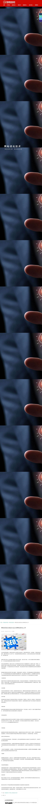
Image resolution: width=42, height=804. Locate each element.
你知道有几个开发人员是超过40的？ (11, 792)
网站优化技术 (11, 622)
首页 (1, 622)
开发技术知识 (5, 622)
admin (3, 631)
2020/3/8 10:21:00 (8, 631)
